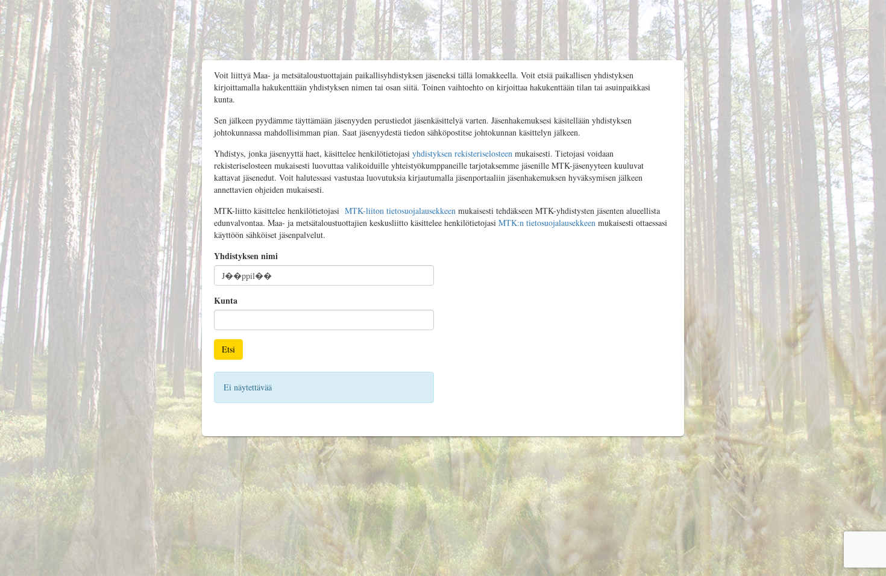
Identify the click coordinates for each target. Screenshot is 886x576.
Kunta (225, 301)
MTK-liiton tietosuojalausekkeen (400, 210)
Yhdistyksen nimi (246, 256)
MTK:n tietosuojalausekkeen (546, 222)
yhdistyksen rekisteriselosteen (462, 153)
